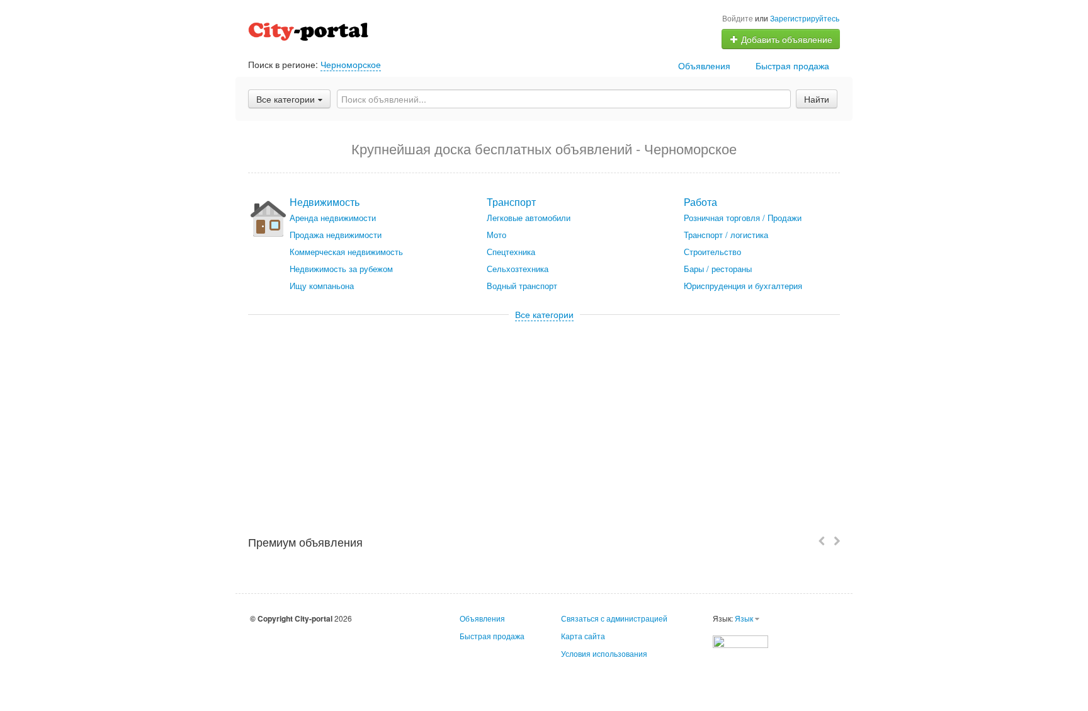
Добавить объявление (785, 39)
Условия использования (604, 653)
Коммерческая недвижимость (346, 252)
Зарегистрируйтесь (804, 18)
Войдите (737, 18)
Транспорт (511, 202)
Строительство (712, 252)
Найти (816, 99)
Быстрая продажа (792, 65)
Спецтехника (511, 252)
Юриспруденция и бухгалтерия (743, 286)
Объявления (704, 65)
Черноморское (350, 64)
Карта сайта (583, 635)
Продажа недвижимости (336, 235)
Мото (496, 235)
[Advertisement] (544, 415)
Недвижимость (325, 202)
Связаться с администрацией (614, 618)
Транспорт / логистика (726, 235)
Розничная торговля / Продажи (743, 218)
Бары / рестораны (718, 269)
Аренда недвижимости (333, 218)
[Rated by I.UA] (740, 640)
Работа (700, 202)
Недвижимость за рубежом (341, 269)
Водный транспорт (522, 286)
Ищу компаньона (322, 286)
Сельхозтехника (517, 269)
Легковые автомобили (528, 218)
